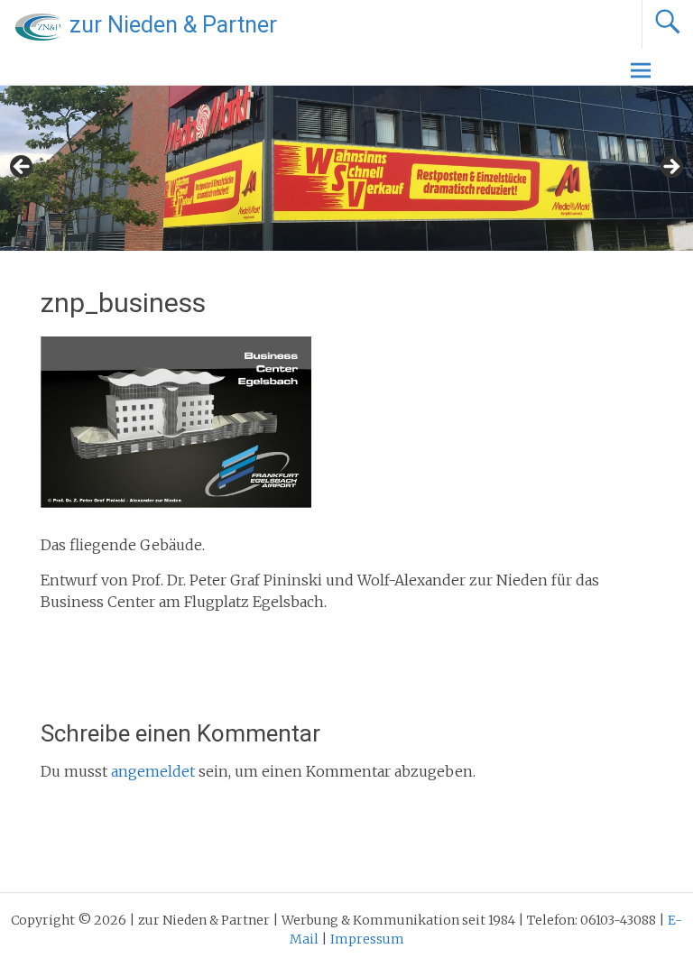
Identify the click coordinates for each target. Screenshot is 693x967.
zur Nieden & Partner (173, 25)
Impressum (367, 939)
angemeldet (153, 771)
